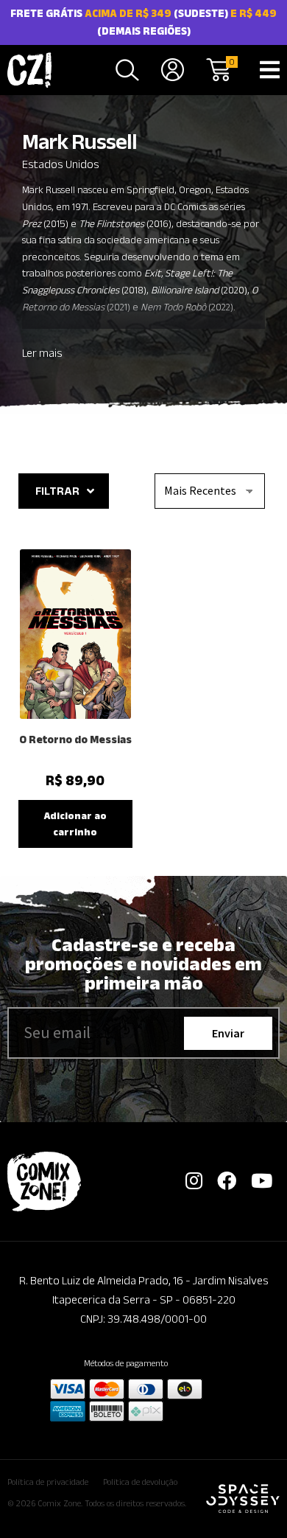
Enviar (228, 1033)
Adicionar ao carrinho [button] (75, 824)
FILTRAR (57, 490)
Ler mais (42, 353)
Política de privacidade (47, 1481)
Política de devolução (140, 1481)
